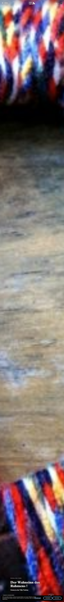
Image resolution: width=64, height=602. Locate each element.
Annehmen (47, 598)
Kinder (16, 578)
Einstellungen (37, 598)
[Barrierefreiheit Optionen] (61, 3)
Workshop (12, 578)
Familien (20, 578)
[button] (5, 3)
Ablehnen (57, 598)
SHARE (51, 595)
